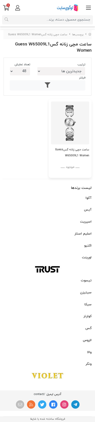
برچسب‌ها (77, 34)
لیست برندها (81, 187)
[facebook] (53, 404)
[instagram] (64, 404)
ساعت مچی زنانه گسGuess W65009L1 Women (37, 34)
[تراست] (47, 269)
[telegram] (75, 404)
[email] (20, 404)
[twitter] (42, 404)
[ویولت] (47, 375)
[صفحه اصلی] (90, 34)
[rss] (31, 404)
